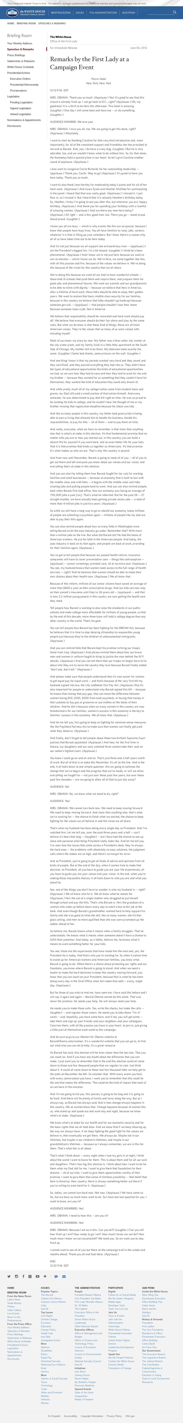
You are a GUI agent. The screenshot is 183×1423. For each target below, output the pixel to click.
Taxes (44, 1382)
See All (44, 1309)
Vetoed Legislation (20, 114)
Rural (43, 1368)
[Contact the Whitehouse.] (54, 1276)
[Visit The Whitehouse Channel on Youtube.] (37, 1276)
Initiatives (80, 1368)
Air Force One (149, 1347)
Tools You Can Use (118, 1309)
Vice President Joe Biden (88, 1298)
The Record (47, 1295)
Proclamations (18, 90)
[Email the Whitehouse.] (64, 1276)
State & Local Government (156, 1378)
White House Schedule (20, 66)
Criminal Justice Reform (53, 1302)
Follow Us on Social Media (122, 1295)
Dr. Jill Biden (81, 1305)
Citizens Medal (116, 1364)
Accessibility (70, 1416)
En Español (54, 1416)
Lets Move (80, 1371)
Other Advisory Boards (86, 1326)
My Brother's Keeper (85, 1382)
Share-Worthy (14, 1303)
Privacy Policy (114, 1416)
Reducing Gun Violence (53, 1364)
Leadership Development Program (121, 1349)
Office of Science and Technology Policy (86, 1342)
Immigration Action (50, 1340)
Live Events (13, 1313)
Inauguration (81, 1396)
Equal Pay (46, 1357)
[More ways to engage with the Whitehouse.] (45, 1276)
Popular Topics (49, 1291)
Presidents (147, 1322)
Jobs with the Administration (115, 1321)
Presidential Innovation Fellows (120, 1335)
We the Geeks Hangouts (121, 1298)
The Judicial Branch (152, 1361)
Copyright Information (92, 1416)
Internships (114, 1326)
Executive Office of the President (87, 1314)
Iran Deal (45, 1336)
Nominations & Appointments (24, 120)
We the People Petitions (120, 1357)
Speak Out (114, 1354)
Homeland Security (51, 1361)
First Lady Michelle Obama (89, 1302)
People (78, 1291)
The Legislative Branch (154, 1357)
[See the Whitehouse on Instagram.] (16, 1276)
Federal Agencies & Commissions (152, 1370)
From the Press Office (19, 1324)
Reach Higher (82, 1378)
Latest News (13, 1299)
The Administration (103, 12)
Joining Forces (82, 1375)
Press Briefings (16, 55)
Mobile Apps (114, 1302)
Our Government (151, 1350)
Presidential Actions (18, 72)
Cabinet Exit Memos (51, 1298)
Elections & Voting (151, 1375)
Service (45, 1371)
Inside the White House (155, 1291)
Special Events (83, 1389)
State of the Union (84, 1392)
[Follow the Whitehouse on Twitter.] (9, 1276)
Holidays (146, 1312)
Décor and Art (149, 1309)
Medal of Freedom (84, 1399)
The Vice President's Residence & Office (153, 1331)
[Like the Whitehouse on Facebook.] (23, 1276)
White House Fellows (119, 1329)
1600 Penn (128, 12)
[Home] (25, 16)
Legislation (13, 96)
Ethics (44, 1354)
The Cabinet (81, 1309)
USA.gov (130, 1416)
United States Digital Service (119, 1342)
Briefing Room (61, 12)
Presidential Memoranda (24, 84)
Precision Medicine (84, 1385)
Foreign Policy (48, 1329)
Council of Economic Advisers (85, 1349)
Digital (111, 1291)
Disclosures (14, 125)
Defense (45, 1347)
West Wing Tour (150, 1295)
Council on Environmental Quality (88, 1356)
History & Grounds (152, 1319)
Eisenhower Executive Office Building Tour (153, 1300)
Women (45, 1403)
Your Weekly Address (19, 43)
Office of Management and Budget (88, 1335)
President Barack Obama (88, 1295)
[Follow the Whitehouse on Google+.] (29, 1276)
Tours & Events (116, 1316)
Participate (115, 1288)
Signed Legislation (20, 108)
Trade (44, 1389)
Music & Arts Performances (14, 1319)
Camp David (148, 1343)
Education (46, 1326)
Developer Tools (116, 1305)
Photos (11, 1306)
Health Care (47, 1333)
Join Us (112, 1312)
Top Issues (47, 1312)
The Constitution (150, 1364)
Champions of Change (119, 1368)
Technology (47, 1385)
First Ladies (148, 1326)
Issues (80, 12)
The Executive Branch (153, 1354)
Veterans (45, 1399)
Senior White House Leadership (85, 1321)
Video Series (148, 1305)
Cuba (43, 1305)
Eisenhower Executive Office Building (153, 1338)
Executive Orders (20, 78)
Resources (147, 1382)
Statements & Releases (21, 61)
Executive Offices (84, 1329)
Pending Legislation (21, 102)
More (43, 1343)
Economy (46, 1322)
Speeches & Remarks (52, 23)
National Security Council (88, 1361)
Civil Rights (47, 1316)
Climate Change (49, 1319)
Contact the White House (121, 1361)
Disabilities (46, 1350)
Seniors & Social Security (54, 1378)
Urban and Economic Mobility (52, 1394)
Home (10, 23)
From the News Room (19, 1296)
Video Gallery (14, 1310)
